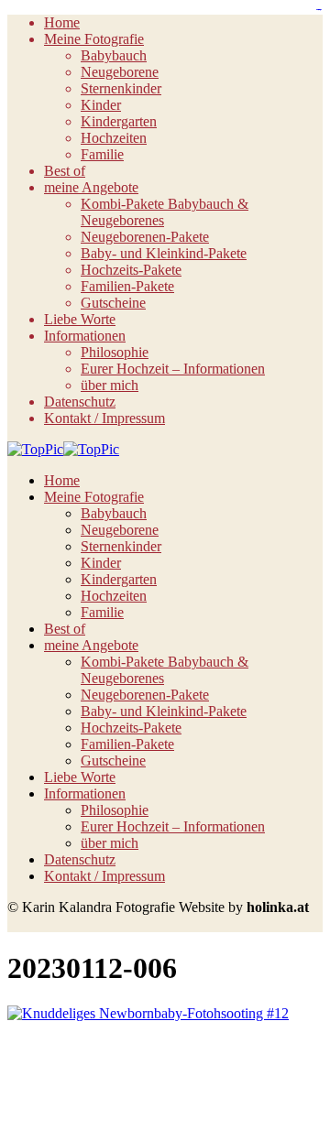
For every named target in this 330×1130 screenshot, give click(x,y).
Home (62, 22)
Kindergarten (119, 121)
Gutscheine (113, 302)
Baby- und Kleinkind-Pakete (164, 253)
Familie (102, 154)
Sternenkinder (121, 88)
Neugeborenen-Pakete (145, 236)
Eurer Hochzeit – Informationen (173, 368)
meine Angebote (91, 187)
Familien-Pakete (127, 286)
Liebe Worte (80, 319)
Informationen (85, 335)
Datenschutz (80, 401)
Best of (64, 171)
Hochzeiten (114, 138)
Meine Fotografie (94, 39)
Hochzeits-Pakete (131, 269)
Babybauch (114, 55)
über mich (109, 385)
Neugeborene (120, 72)
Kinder (101, 105)
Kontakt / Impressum (104, 418)
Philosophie (114, 352)
